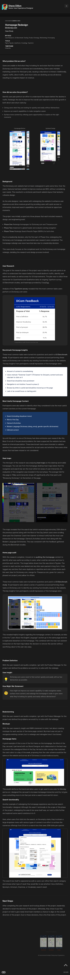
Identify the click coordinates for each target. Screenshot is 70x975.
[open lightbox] (35, 320)
